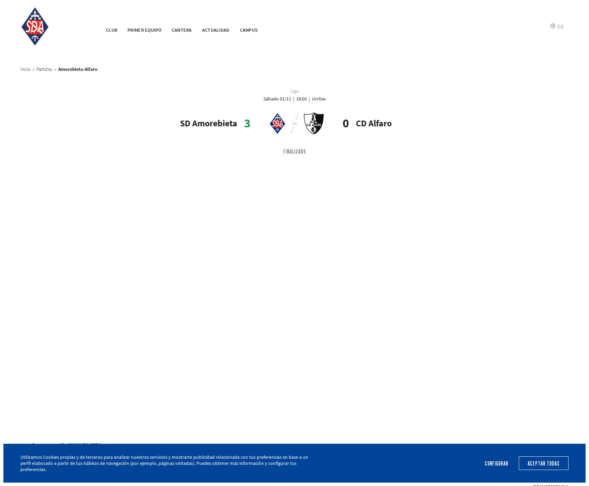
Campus (249, 30)
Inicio (25, 69)
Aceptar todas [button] (543, 463)
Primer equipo (144, 30)
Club (111, 30)
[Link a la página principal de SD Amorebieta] (54, 26)
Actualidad (216, 30)
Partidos (44, 69)
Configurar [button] (497, 463)
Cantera (182, 30)
